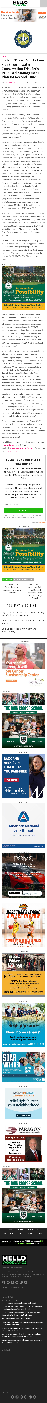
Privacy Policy (33, 1229)
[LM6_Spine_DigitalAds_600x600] (24, 797)
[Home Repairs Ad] (24, 1046)
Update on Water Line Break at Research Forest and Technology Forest (35, 593)
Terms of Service (8, 1233)
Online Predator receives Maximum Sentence (12, 590)
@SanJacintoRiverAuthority (21, 448)
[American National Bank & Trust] (24, 847)
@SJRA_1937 (13, 451)
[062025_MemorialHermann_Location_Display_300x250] (23, 1119)
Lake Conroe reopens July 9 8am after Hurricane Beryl (19, 630)
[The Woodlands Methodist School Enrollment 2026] (24, 1082)
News (11, 1229)
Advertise (21, 1233)
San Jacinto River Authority (14, 83)
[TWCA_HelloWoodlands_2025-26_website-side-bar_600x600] (24, 309)
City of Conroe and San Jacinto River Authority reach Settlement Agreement (23, 613)
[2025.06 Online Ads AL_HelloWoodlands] (24, 997)
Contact (31, 1233)
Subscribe (41, 1233)
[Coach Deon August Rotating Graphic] (24, 947)
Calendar (20, 1229)
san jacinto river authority (23, 579)
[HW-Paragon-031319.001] (23, 1162)
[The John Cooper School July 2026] (24, 748)
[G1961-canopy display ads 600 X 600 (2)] (24, 687)
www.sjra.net (9, 445)
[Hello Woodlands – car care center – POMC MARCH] (24, 897)
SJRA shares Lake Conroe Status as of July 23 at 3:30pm (23, 622)
